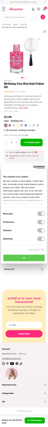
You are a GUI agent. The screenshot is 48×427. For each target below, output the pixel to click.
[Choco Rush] (9, 125)
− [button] (7, 142)
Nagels (15, 24)
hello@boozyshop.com (11, 358)
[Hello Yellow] (37, 125)
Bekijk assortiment (3, 8)
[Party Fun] (33, 125)
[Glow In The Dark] (13, 125)
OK (24, 258)
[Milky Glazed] (29, 125)
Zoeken (43, 17)
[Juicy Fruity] (17, 125)
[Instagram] (3, 363)
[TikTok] (21, 363)
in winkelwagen (35, 420)
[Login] (33, 9)
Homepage (6, 24)
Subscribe (24, 333)
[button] (3, 2)
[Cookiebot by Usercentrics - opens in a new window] (34, 167)
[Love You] (21, 125)
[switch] (41, 222)
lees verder (23, 108)
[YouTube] (12, 363)
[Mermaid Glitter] (25, 125)
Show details (34, 250)
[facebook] (17, 363)
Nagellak (23, 24)
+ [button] (16, 142)
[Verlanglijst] (39, 39)
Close (24, 385)
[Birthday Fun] (5, 125)
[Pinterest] (7, 363)
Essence (8, 81)
